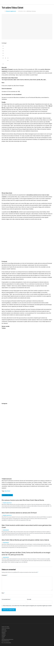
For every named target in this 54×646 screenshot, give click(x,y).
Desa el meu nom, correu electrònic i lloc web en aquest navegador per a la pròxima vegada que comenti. (27, 605)
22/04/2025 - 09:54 (22, 11)
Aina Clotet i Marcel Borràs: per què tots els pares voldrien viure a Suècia (25, 540)
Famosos (34, 11)
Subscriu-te (4, 629)
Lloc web (29, 599)
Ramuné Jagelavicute (11, 11)
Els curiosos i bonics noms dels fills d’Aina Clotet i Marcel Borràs (23, 500)
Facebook (3, 635)
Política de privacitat (5, 628)
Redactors (4, 632)
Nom (3, 593)
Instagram (4, 633)
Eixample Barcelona (5, 640)
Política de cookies (5, 626)
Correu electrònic (6, 599)
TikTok (3, 638)
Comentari (5, 575)
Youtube (3, 636)
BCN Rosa (29, 11)
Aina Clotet (7, 491)
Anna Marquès (6, 542)
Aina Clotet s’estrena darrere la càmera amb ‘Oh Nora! (19, 513)
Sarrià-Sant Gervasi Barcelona (7, 639)
